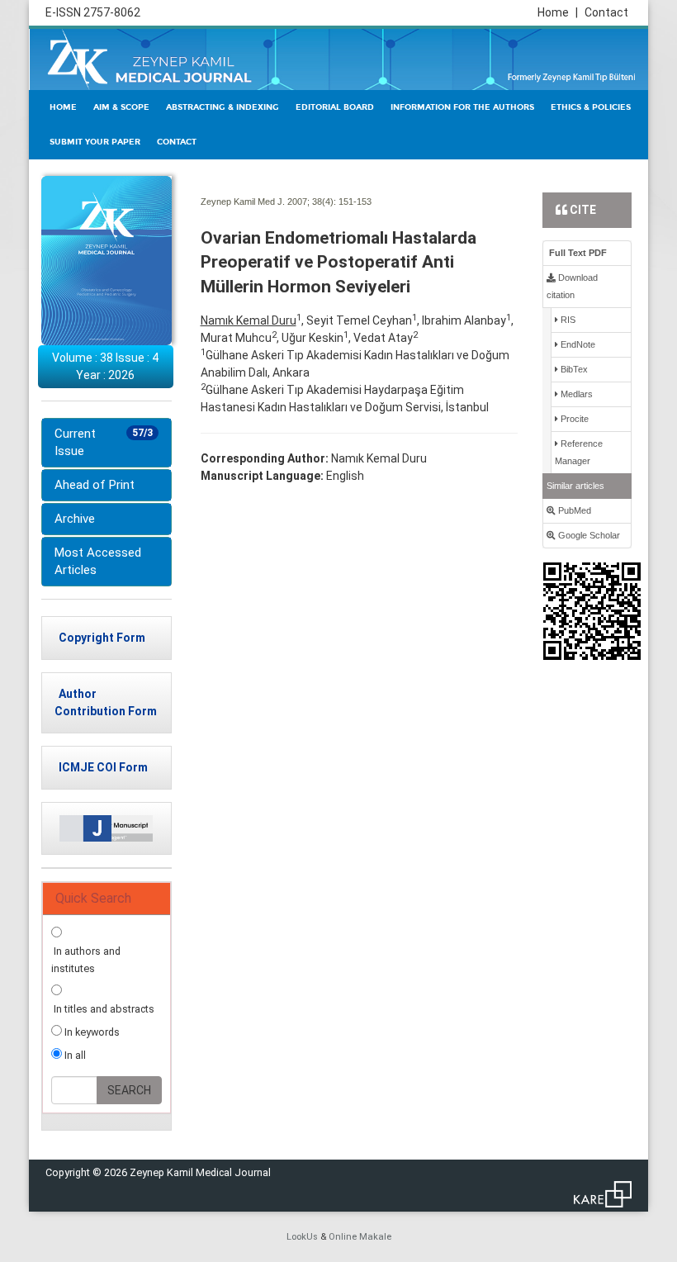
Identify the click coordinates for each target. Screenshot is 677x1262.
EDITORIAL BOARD (335, 107)
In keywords (91, 1032)
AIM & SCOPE (121, 107)
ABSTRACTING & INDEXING (222, 107)
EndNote (576, 344)
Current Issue (103, 442)
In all (74, 1055)
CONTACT (176, 142)
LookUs (302, 1236)
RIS (566, 320)
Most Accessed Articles (97, 561)
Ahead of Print (94, 484)
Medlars (575, 394)
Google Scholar (588, 535)
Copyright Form (102, 637)
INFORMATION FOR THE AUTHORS (462, 107)
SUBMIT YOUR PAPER (95, 142)
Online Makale (360, 1236)
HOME (63, 107)
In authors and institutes (86, 960)
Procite (573, 419)
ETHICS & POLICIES (591, 107)
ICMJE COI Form (103, 767)
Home (557, 12)
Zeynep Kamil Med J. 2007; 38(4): (268, 201)
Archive (74, 518)
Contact (606, 12)
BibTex (573, 369)
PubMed (573, 510)
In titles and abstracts (102, 1009)
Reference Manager (579, 452)
